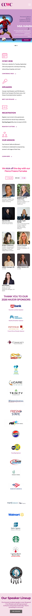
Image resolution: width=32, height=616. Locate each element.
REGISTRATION (9, 113)
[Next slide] (28, 29)
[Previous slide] (3, 29)
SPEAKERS (7, 87)
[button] (29, 4)
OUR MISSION (8, 140)
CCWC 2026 (7, 61)
